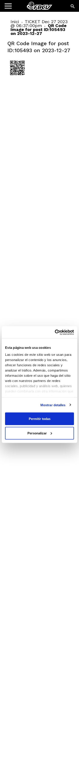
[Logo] (31, 7)
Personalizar (37, 433)
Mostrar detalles (53, 405)
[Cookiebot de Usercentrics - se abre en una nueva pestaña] (56, 332)
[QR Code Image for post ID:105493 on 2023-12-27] (17, 76)
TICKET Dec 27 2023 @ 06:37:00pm (39, 23)
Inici (15, 21)
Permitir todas (39, 419)
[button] (73, 6)
